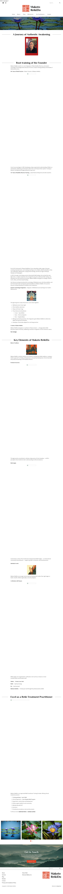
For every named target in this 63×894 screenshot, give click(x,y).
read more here (22, 811)
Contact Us (31, 861)
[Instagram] (5, 3)
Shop (24, 14)
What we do (30, 14)
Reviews (4, 878)
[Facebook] (3, 3)
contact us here (32, 811)
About (18, 14)
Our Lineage (14, 332)
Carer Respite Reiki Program (28, 799)
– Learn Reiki (24, 797)
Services (4, 875)
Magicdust (59, 886)
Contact (49, 14)
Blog (3, 876)
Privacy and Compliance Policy (9, 882)
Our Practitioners (40, 14)
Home (13, 14)
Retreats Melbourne (27, 875)
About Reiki (25, 873)
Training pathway (17, 797)
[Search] (60, 3)
